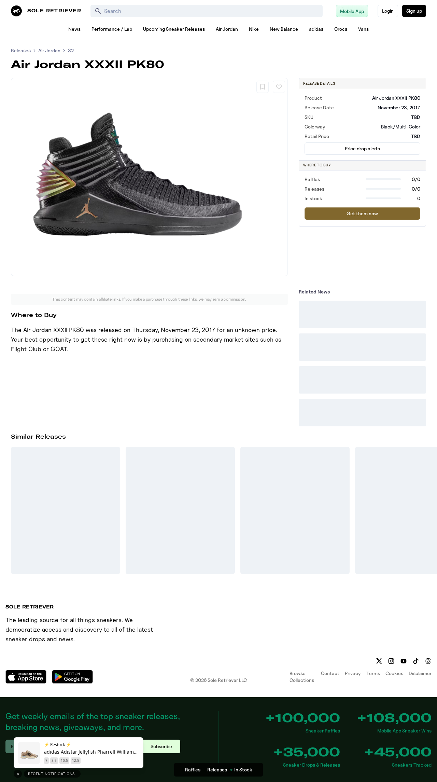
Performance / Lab (111, 29)
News (74, 29)
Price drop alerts (362, 148)
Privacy (353, 673)
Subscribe (161, 746)
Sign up (414, 11)
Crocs (340, 29)
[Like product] (279, 87)
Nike (254, 29)
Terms (373, 673)
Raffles (192, 769)
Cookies (394, 673)
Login (388, 11)
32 (71, 50)
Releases (21, 50)
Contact (330, 673)
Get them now (362, 213)
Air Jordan (227, 29)
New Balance (284, 29)
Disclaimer (420, 673)
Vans (363, 29)
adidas (316, 29)
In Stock (243, 769)
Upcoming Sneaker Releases (174, 29)
